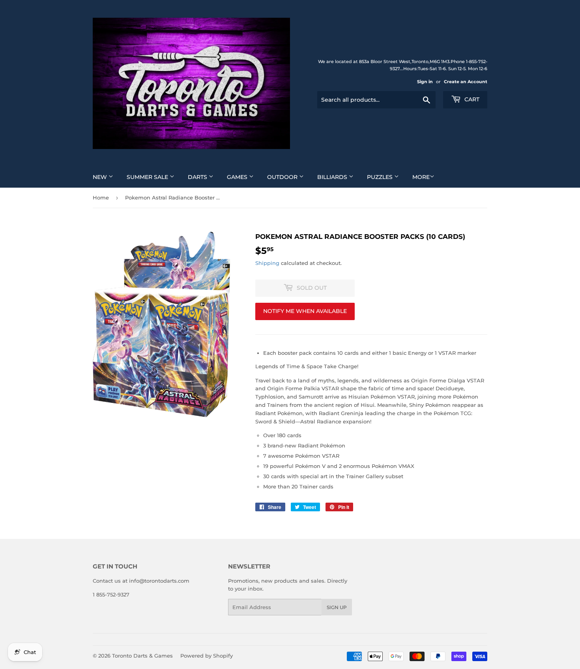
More (421, 177)
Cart (471, 99)
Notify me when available (305, 311)
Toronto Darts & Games (142, 655)
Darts (198, 177)
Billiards (333, 177)
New (101, 177)
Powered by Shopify (206, 655)
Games (238, 177)
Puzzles (380, 177)
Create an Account (465, 81)
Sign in (425, 81)
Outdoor (283, 177)
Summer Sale (148, 177)
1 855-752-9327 (111, 594)
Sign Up (337, 607)
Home (101, 197)
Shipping (267, 263)
